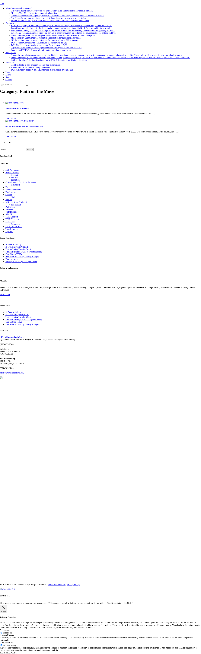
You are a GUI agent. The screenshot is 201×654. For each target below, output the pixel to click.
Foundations (53, 35)
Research (9, 209)
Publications (10, 52)
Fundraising (10, 192)
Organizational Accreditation (46, 47)
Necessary (7, 633)
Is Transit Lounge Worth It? (17, 247)
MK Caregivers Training (16, 202)
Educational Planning (63, 33)
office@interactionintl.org (12, 337)
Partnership (10, 207)
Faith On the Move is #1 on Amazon (17, 108)
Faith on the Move (49, 60)
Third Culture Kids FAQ (50, 20)
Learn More (10, 118)
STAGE (61, 25)
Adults (32, 67)
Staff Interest (10, 212)
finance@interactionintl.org (12, 373)
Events (8, 75)
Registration (16, 204)
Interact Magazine (100, 57)
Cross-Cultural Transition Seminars (20, 182)
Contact (8, 79)
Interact (8, 199)
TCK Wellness (42, 70)
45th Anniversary (12, 170)
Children (36, 65)
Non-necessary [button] (6, 642)
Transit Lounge (60, 28)
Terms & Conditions (56, 584)
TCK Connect (39, 43)
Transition (15, 180)
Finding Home (11, 259)
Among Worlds (12, 172)
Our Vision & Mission (52, 11)
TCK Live (39, 45)
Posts (7, 72)
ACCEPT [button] (128, 603)
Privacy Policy (73, 584)
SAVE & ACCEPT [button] (8, 653)
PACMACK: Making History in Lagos (22, 257)
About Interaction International (18, 8)
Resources (9, 62)
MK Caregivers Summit (46, 38)
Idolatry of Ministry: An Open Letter (21, 261)
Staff (13, 197)
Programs (9, 23)
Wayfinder (63, 30)
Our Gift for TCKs (13, 254)
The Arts (14, 177)
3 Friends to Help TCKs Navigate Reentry (23, 252)
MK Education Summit (45, 40)
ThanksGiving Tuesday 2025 (18, 249)
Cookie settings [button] (114, 603)
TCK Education (12, 219)
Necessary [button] (4, 630)
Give (2, 3)
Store (7, 77)
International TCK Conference (41, 50)
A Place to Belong (13, 244)
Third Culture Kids (13, 226)
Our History (48, 18)
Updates (9, 231)
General (8, 194)
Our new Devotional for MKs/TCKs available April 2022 (24, 126)
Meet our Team (34, 13)
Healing (14, 175)
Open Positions (57, 15)
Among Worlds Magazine (96, 55)
